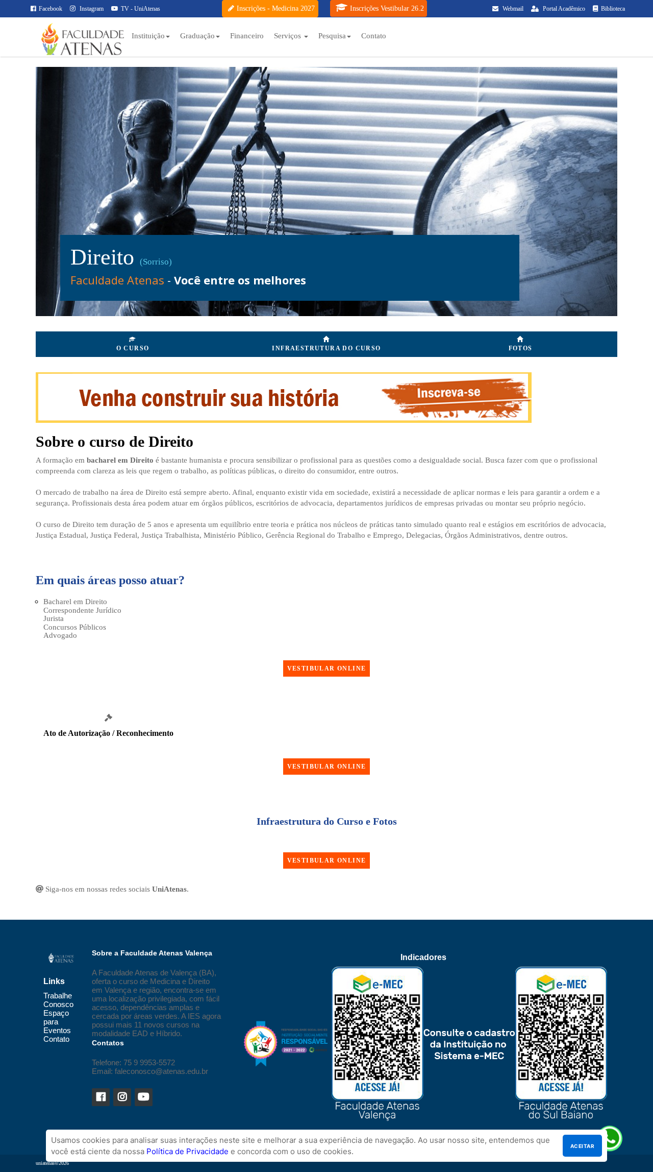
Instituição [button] (148, 36)
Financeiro (247, 36)
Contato (373, 36)
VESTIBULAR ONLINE (326, 668)
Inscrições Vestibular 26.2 (387, 8)
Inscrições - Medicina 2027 (276, 8)
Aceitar (582, 1146)
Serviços (288, 36)
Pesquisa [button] (332, 36)
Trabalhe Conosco (58, 1000)
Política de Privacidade (187, 1151)
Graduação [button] (197, 36)
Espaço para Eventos (57, 1022)
